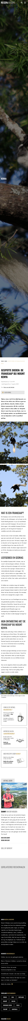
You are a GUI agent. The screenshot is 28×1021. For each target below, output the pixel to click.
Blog (6, 361)
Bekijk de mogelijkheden (7, 743)
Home (2, 361)
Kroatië (5, 1001)
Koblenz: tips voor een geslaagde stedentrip (12, 957)
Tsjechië (5, 1009)
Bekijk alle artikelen (6, 984)
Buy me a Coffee (8, 714)
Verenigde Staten (7, 1005)
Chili (12, 997)
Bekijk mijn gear (5, 840)
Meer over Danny (5, 838)
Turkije (5, 997)
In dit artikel (7, 392)
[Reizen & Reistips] (8, 3)
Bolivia (13, 1001)
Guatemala (14, 1009)
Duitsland (21, 997)
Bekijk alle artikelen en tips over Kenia (8, 762)
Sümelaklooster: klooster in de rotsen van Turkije (13, 974)
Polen (17, 1005)
